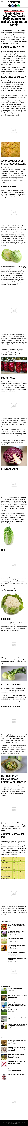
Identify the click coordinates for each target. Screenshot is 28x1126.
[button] (2, 1)
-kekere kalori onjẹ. (12, 848)
